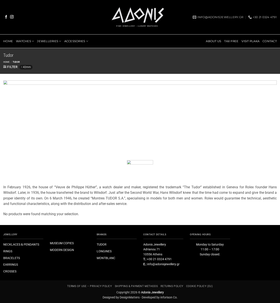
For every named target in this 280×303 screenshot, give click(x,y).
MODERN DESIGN (62, 250)
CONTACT (269, 41)
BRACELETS (11, 258)
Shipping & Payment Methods (136, 286)
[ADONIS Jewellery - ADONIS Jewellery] (138, 17)
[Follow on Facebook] (6, 17)
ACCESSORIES (74, 41)
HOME (8, 41)
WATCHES (23, 41)
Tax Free (231, 41)
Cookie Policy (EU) (199, 286)
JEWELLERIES (47, 41)
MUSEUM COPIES (62, 243)
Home (6, 62)
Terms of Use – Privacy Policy (89, 286)
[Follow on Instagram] (12, 17)
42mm (27, 67)
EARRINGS (10, 264)
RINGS (7, 251)
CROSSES (9, 271)
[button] (10, 67)
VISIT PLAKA (250, 41)
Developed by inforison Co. (160, 297)
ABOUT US (213, 41)
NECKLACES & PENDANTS (21, 244)
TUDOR (102, 244)
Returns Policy (172, 286)
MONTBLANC (106, 258)
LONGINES (104, 251)
